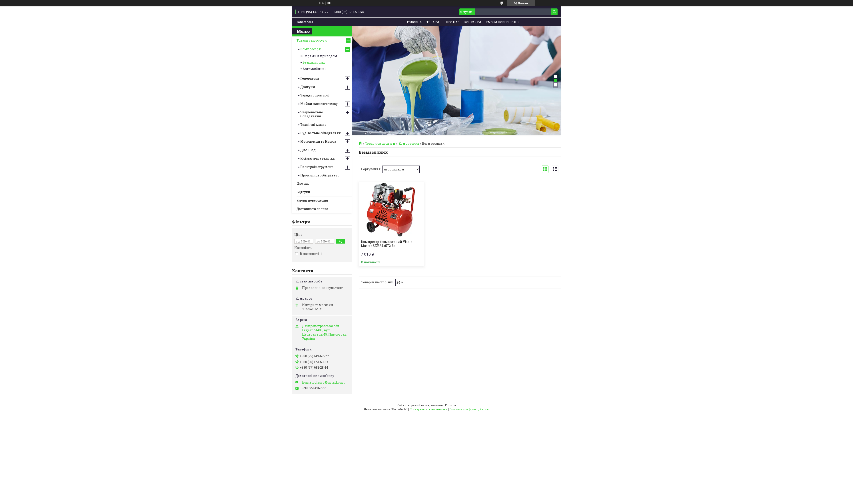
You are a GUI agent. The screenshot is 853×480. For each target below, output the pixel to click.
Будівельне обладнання (320, 133)
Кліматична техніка (317, 158)
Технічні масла (313, 124)
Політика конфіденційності (469, 409)
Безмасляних (314, 62)
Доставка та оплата (312, 209)
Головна (414, 22)
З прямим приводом (320, 56)
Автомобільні (314, 69)
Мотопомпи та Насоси (318, 141)
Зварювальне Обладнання (311, 114)
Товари (432, 22)
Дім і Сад (308, 150)
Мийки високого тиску (319, 104)
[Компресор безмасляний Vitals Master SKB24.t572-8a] (391, 210)
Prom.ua (450, 405)
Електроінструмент (316, 167)
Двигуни (307, 87)
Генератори (309, 78)
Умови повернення (503, 22)
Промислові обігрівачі (319, 175)
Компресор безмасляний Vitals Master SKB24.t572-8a (386, 244)
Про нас (453, 22)
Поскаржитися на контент (428, 409)
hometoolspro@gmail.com (323, 382)
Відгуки (303, 192)
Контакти (472, 22)
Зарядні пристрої (314, 95)
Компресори (409, 144)
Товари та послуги (380, 144)
